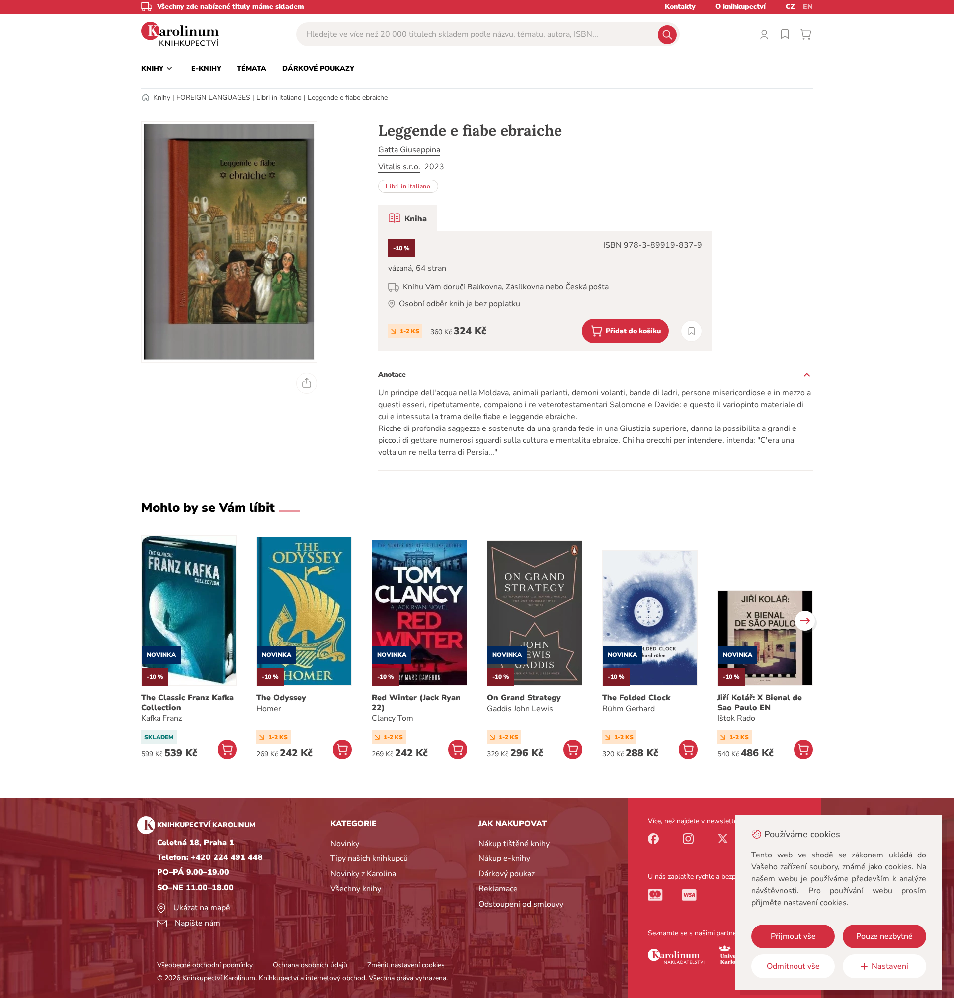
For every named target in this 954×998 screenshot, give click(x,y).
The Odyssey (281, 698)
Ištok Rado (736, 718)
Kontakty (680, 6)
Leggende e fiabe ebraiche (348, 97)
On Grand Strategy (524, 698)
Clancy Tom (392, 718)
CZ (790, 6)
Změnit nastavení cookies (406, 965)
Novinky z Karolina (363, 873)
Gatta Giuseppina (409, 149)
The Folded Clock (636, 698)
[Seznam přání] (785, 34)
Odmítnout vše (793, 966)
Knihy (161, 97)
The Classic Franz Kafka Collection (187, 703)
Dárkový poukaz (506, 873)
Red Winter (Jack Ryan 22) (416, 703)
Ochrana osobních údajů (310, 965)
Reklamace (498, 888)
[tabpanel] (545, 291)
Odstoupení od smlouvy (520, 904)
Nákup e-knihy (504, 858)
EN (808, 6)
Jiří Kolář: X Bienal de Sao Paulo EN (759, 703)
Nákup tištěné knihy (514, 843)
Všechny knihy (355, 888)
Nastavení (890, 966)
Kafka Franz (161, 718)
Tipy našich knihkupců (369, 858)
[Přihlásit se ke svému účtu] (764, 34)
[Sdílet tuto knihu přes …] (306, 383)
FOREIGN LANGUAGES (213, 97)
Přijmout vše (793, 936)
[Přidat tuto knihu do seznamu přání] (691, 331)
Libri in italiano (279, 97)
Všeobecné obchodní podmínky (205, 965)
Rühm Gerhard (628, 708)
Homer (268, 708)
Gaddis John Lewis (520, 708)
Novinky (344, 843)
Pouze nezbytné (884, 936)
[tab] (407, 218)
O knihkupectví (741, 6)
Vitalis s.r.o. (399, 166)
